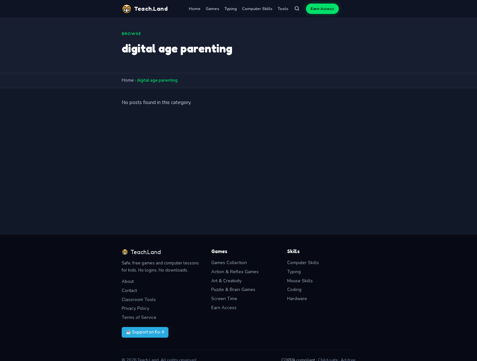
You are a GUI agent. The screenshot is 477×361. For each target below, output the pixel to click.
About (128, 281)
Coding (294, 289)
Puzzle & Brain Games (233, 289)
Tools (283, 8)
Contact (129, 290)
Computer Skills (257, 8)
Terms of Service (139, 317)
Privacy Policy (135, 308)
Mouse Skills (300, 281)
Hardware (297, 299)
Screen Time (224, 299)
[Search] (297, 9)
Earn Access (322, 8)
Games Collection (229, 263)
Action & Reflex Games (235, 272)
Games (212, 8)
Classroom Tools (139, 300)
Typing (231, 8)
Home (195, 8)
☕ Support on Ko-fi (145, 332)
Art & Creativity (226, 281)
